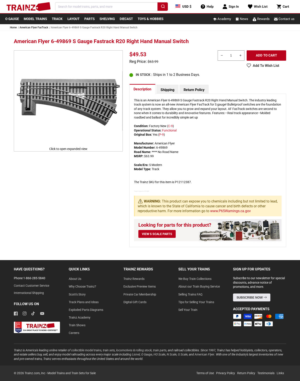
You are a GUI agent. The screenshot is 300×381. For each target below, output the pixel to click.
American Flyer (204, 354)
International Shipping (29, 293)
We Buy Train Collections (194, 279)
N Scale (172, 354)
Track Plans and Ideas (84, 302)
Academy (224, 19)
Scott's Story (77, 294)
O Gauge (146, 354)
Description (142, 89)
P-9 (161, 134)
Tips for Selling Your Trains (196, 302)
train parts (159, 350)
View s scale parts (157, 234)
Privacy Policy (225, 373)
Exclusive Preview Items (139, 286)
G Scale (183, 354)
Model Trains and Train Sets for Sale (71, 373)
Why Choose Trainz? (82, 286)
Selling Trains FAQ (190, 294)
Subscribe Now (250, 297)
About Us (75, 279)
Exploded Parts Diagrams (86, 310)
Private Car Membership (139, 294)
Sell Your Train (187, 310)
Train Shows (77, 325)
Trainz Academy (79, 317)
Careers (74, 333)
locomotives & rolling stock (134, 350)
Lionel (136, 354)
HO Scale (159, 354)
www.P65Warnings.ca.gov (230, 211)
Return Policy (194, 90)
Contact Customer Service (31, 285)
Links (280, 373)
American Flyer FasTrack (34, 27)
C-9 (170, 126)
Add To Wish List (266, 66)
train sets (109, 350)
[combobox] (111, 6)
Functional (169, 130)
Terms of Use (205, 373)
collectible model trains (86, 350)
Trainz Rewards (134, 279)
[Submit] (162, 7)
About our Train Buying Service (199, 286)
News (243, 19)
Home (13, 27)
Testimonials (266, 373)
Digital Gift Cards (134, 302)
